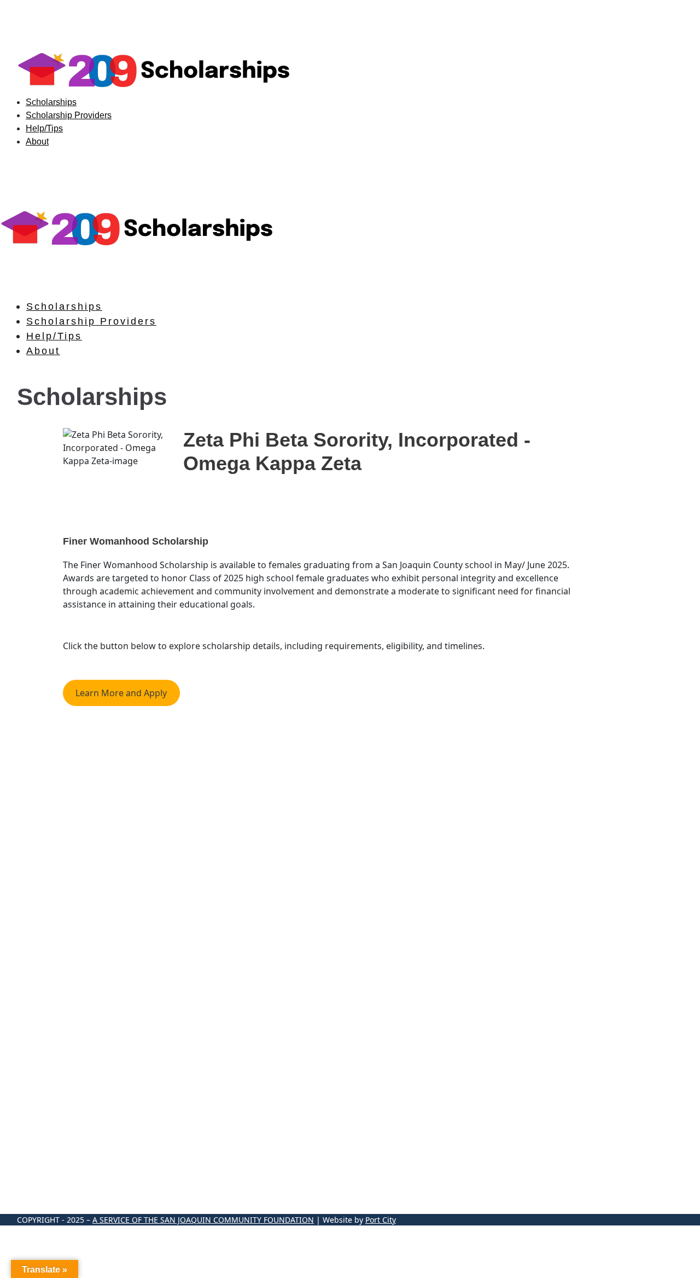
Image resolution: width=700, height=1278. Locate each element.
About (37, 141)
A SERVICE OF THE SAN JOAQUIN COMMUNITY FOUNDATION (203, 1220)
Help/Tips (44, 128)
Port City (380, 1220)
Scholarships (51, 102)
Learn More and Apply (121, 693)
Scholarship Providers (69, 115)
